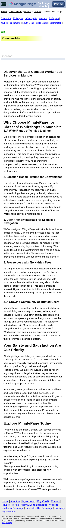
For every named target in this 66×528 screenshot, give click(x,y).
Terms (15, 504)
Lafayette (54, 18)
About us (15, 501)
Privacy (6, 504)
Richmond (15, 23)
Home (4, 11)
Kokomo (43, 18)
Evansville (6, 18)
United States (15, 11)
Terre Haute (42, 23)
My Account (28, 501)
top (3, 31)
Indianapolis (31, 18)
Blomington (55, 23)
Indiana (27, 11)
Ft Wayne (18, 18)
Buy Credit (43, 501)
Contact (55, 501)
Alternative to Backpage (34, 504)
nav (3, 4)
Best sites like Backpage (39, 508)
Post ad (58, 3)
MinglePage (7, 523)
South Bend (28, 23)
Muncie (37, 11)
